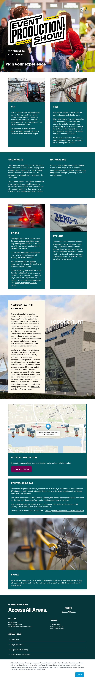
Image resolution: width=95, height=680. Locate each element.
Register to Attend (17, 645)
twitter (26, 9)
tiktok (21, 9)
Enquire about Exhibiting (19, 650)
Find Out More (21, 469)
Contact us (15, 640)
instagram (16, 9)
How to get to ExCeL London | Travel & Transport (64, 511)
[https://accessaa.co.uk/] (28, 612)
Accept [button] (79, 675)
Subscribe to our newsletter (20, 655)
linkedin (10, 9)
